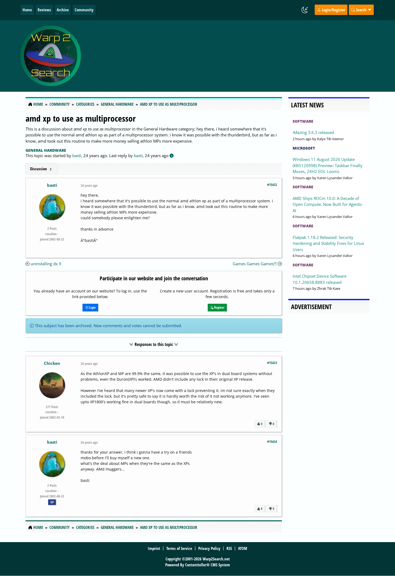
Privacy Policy (209, 548)
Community (84, 9)
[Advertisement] (229, 56)
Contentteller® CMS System (207, 564)
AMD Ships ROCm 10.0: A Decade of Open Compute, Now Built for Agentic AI (327, 204)
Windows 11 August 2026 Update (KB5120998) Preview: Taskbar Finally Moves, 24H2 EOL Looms (327, 165)
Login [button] (92, 307)
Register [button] (218, 307)
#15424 (272, 441)
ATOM (242, 548)
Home (27, 9)
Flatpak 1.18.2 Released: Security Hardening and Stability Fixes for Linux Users (328, 243)
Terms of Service (179, 548)
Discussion (40, 168)
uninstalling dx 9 (46, 263)
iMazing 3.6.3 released (313, 132)
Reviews (44, 9)
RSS (229, 548)
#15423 (272, 362)
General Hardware (46, 150)
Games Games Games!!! (255, 263)
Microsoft (304, 148)
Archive (63, 9)
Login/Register (333, 9)
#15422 (272, 184)
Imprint (154, 548)
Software (303, 121)
